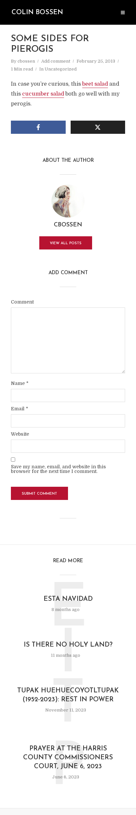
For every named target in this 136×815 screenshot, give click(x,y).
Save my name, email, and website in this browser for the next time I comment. (58, 469)
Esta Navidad (68, 599)
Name (19, 383)
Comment (22, 302)
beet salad (95, 84)
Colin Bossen (37, 12)
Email (19, 408)
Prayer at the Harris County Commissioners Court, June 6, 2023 (68, 757)
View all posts (66, 243)
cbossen (26, 61)
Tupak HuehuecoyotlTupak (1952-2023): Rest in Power (68, 695)
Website (20, 434)
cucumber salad (43, 94)
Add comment (55, 61)
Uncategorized (61, 69)
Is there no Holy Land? (68, 645)
